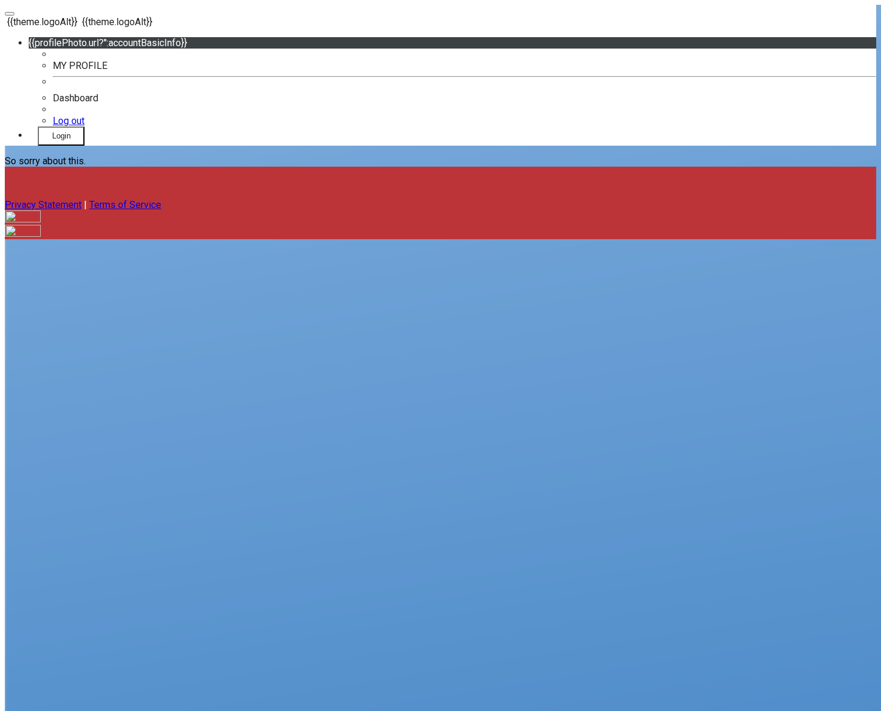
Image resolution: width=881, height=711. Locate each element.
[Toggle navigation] (9, 14)
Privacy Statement (43, 204)
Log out (69, 120)
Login (61, 135)
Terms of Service (125, 204)
